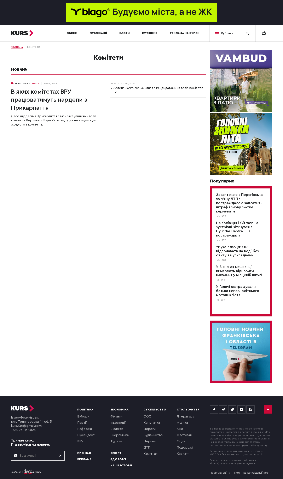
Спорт (115, 453)
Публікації (98, 33)
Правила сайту (220, 472)
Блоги (124, 33)
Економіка (119, 409)
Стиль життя (188, 409)
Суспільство (155, 409)
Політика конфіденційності (252, 472)
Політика (85, 409)
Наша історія (121, 465)
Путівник (149, 33)
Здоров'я (118, 459)
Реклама (84, 459)
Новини (70, 33)
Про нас (84, 453)
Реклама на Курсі (184, 33)
